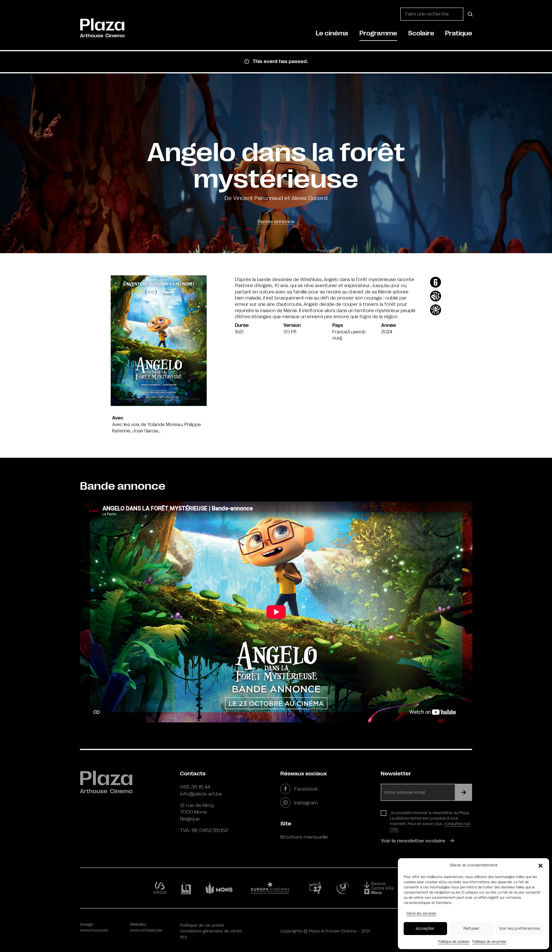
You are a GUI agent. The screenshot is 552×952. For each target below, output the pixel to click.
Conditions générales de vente (211, 931)
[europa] (273, 888)
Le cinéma (332, 33)
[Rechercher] (469, 14)
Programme (378, 33)
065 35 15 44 (195, 787)
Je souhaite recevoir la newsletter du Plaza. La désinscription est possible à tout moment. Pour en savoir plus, (430, 820)
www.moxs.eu (94, 930)
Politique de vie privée (489, 942)
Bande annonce (276, 221)
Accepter (425, 928)
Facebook (306, 789)
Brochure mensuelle (304, 837)
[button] (540, 865)
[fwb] (160, 888)
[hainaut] (187, 888)
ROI (183, 937)
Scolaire (421, 33)
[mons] (222, 888)
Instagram (306, 803)
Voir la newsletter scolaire (413, 841)
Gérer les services (421, 913)
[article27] (316, 888)
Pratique (458, 33)
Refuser (471, 928)
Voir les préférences (519, 928)
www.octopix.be (146, 930)
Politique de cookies (453, 942)
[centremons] (381, 888)
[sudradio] (344, 888)
